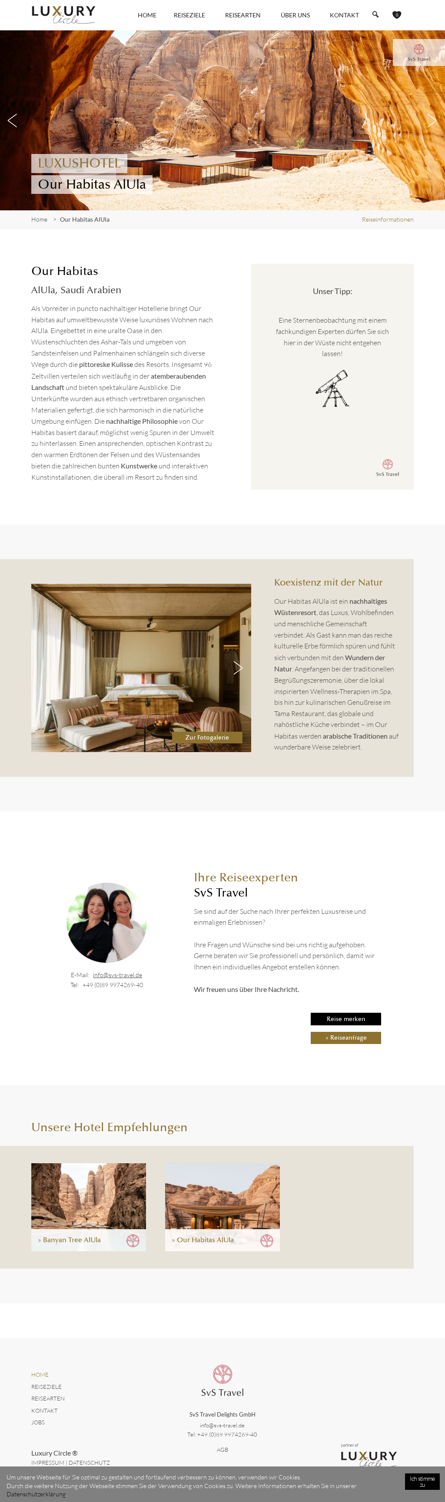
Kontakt (344, 15)
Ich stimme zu (422, 1481)
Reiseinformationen (388, 219)
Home (147, 15)
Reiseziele (46, 1386)
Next (432, 120)
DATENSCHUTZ (89, 1462)
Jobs (38, 1422)
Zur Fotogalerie (207, 737)
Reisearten (48, 1398)
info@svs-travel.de (117, 974)
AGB (222, 1449)
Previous (13, 120)
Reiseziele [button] (189, 15)
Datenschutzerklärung (36, 1494)
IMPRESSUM (47, 1462)
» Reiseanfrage (346, 1037)
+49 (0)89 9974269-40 (113, 984)
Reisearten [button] (243, 15)
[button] (375, 14)
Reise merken (346, 1019)
